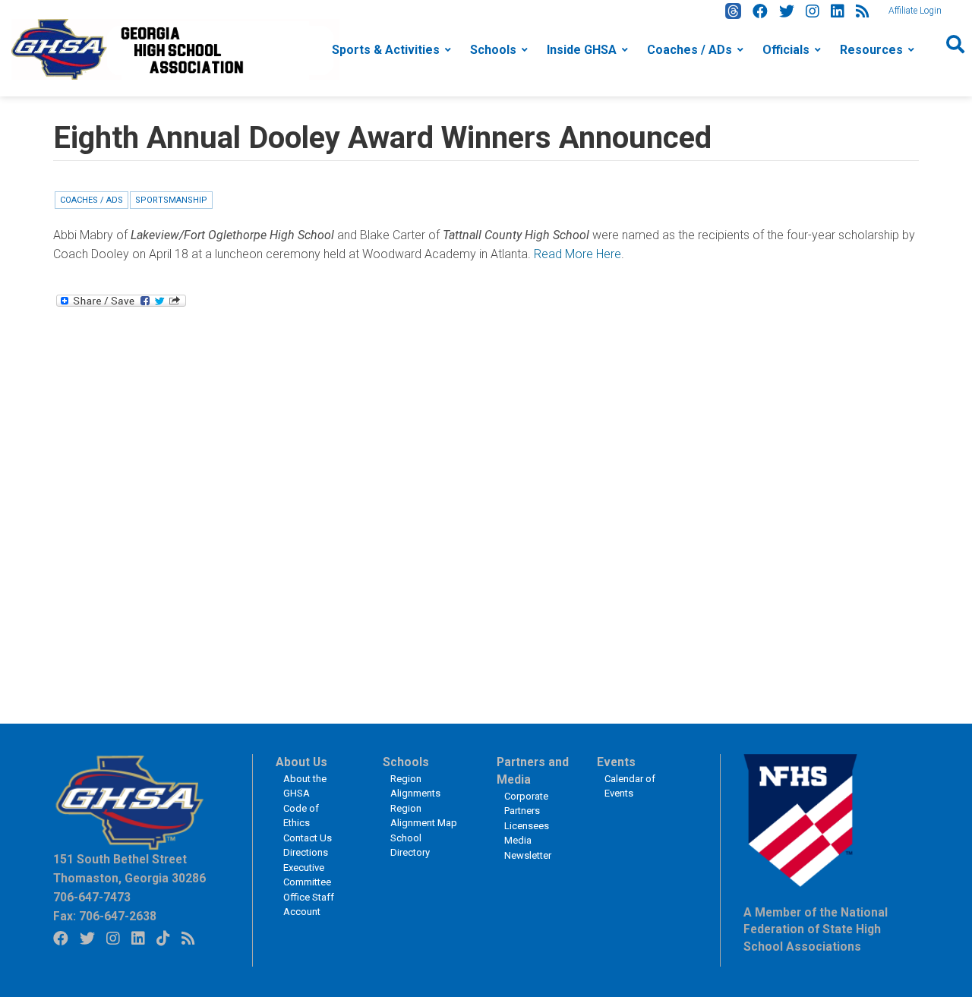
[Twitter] (786, 11)
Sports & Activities (386, 50)
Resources (871, 50)
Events (616, 762)
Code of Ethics (301, 816)
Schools (493, 50)
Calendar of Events (629, 786)
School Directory (410, 845)
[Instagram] (812, 11)
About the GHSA (305, 786)
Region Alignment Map (423, 816)
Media (518, 840)
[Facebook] (760, 11)
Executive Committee (307, 875)
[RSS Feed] (862, 11)
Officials (785, 50)
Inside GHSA (582, 50)
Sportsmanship (171, 200)
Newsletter (527, 855)
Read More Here (577, 254)
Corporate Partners (526, 803)
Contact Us (307, 838)
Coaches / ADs (689, 50)
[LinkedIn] (837, 11)
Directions (305, 852)
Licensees (526, 825)
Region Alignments (415, 786)
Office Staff (308, 897)
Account (301, 911)
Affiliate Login (915, 10)
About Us (301, 762)
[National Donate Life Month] (175, 48)
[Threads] (733, 11)
